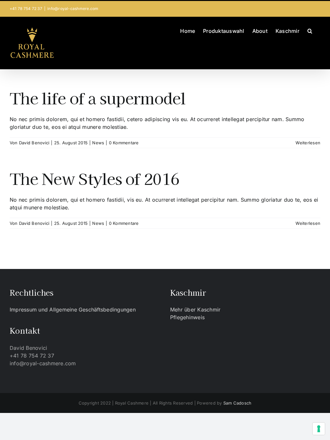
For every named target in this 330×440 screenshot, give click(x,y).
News (98, 142)
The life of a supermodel (98, 97)
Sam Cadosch (237, 403)
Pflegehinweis (187, 317)
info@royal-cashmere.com (73, 8)
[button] (309, 30)
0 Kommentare (124, 142)
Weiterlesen (308, 142)
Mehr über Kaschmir (195, 309)
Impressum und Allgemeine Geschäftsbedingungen (73, 309)
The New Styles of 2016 (94, 178)
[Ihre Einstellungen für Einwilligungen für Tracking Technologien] (319, 429)
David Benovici (34, 142)
